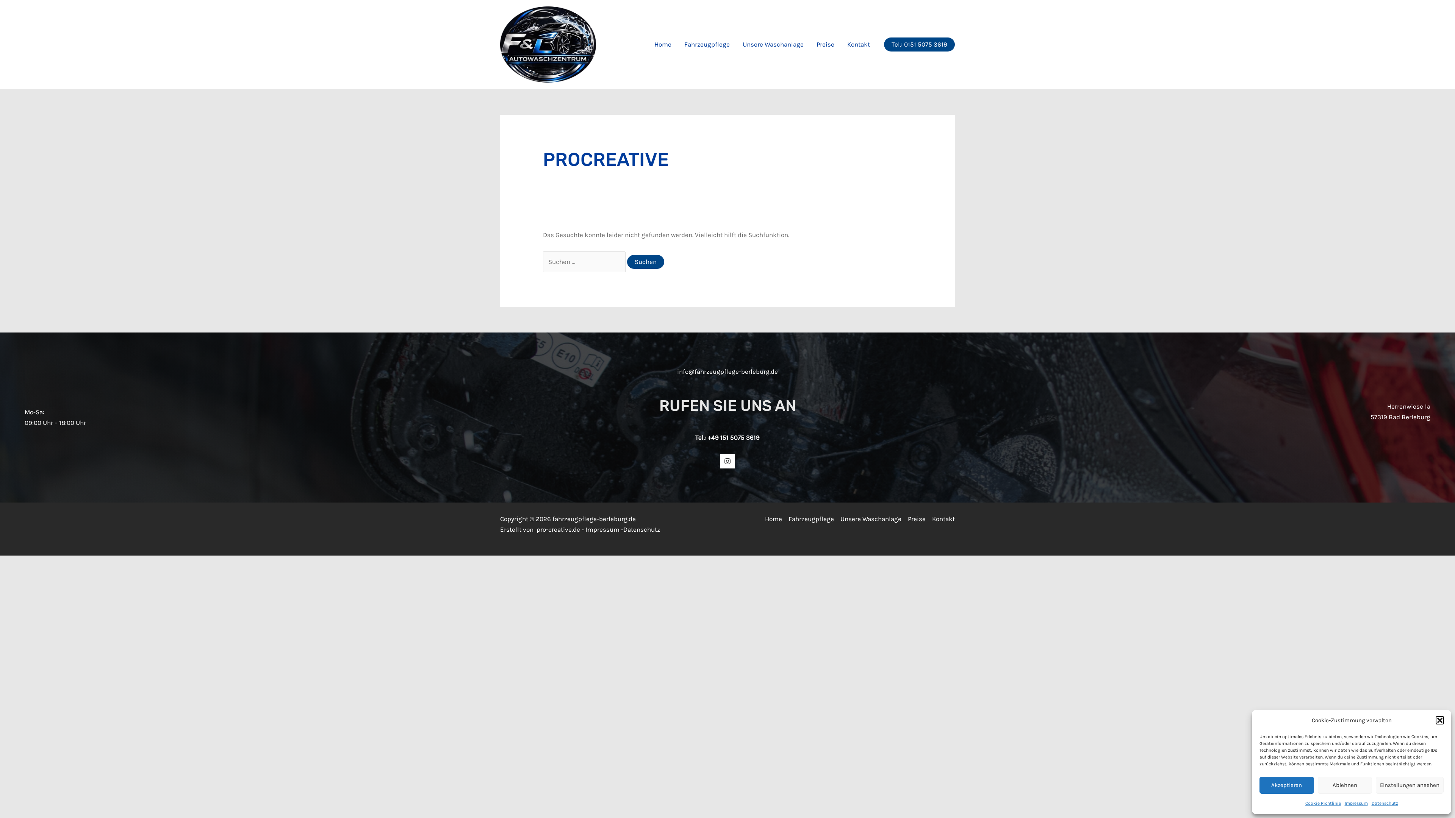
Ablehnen (1345, 785)
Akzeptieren (1286, 785)
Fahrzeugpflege (707, 44)
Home (662, 44)
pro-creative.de (558, 529)
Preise (825, 44)
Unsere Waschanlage (773, 44)
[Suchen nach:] (585, 261)
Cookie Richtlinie (1323, 803)
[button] (1440, 720)
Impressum (1356, 803)
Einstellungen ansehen (1409, 785)
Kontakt (858, 44)
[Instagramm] (727, 461)
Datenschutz (1385, 803)
